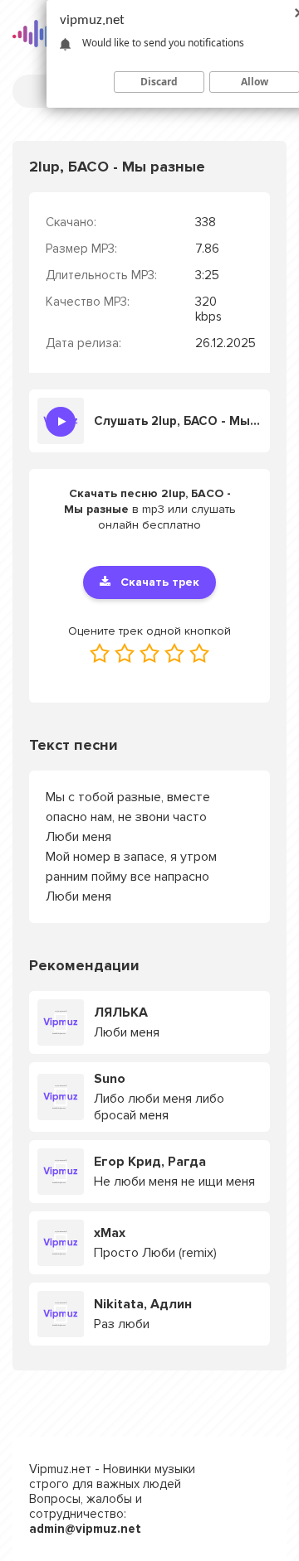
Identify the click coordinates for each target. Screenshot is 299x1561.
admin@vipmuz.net (85, 1528)
